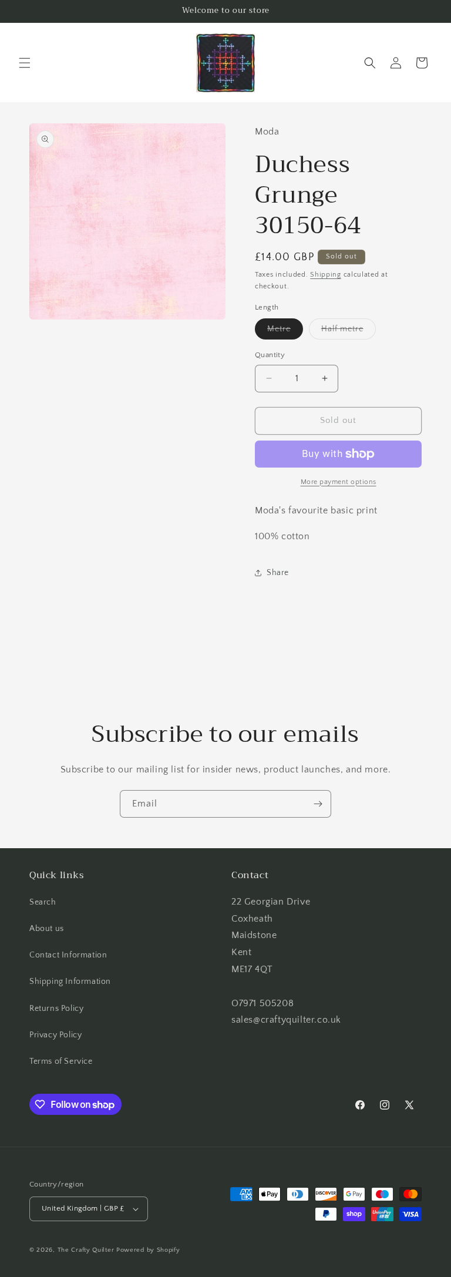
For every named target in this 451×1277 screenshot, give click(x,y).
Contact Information (68, 955)
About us (46, 928)
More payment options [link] (338, 482)
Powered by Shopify (148, 1250)
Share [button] (278, 572)
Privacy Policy (55, 1035)
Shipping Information (70, 981)
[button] (25, 63)
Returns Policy (56, 1008)
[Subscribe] (318, 804)
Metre (285, 332)
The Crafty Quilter (86, 1250)
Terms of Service (61, 1061)
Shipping (325, 274)
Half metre (348, 332)
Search (42, 902)
